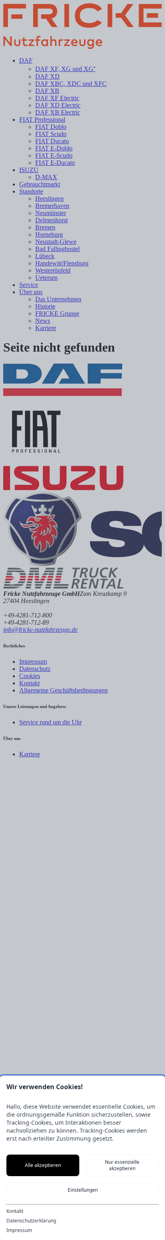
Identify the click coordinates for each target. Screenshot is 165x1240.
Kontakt (14, 1211)
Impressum (19, 1230)
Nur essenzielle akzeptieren (122, 1165)
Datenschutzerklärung (31, 1221)
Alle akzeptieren (43, 1165)
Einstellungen (83, 1190)
